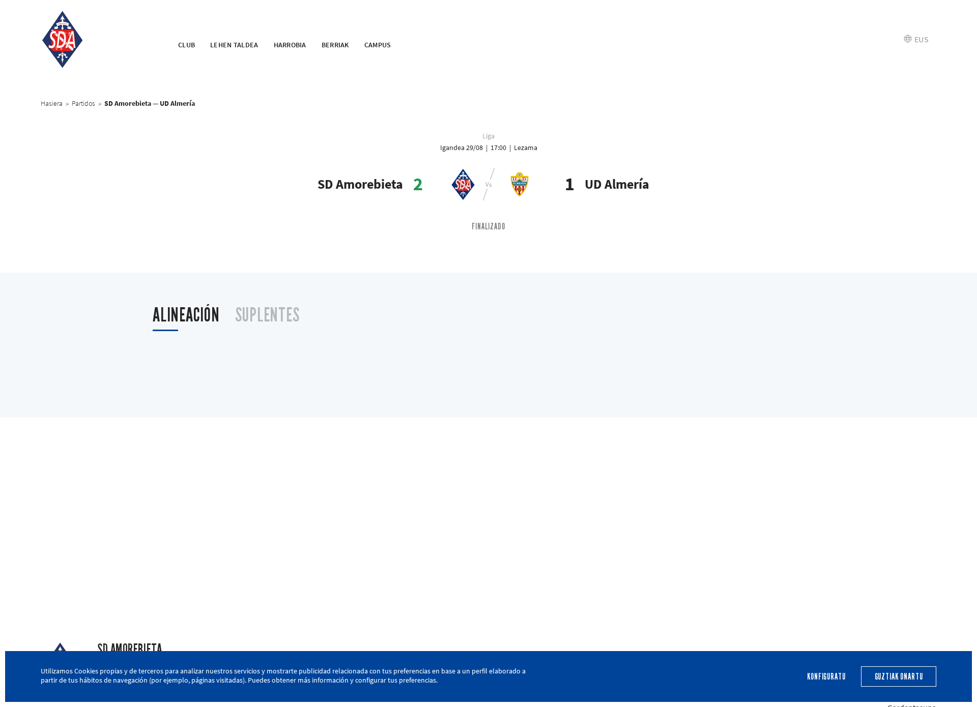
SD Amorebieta (129, 649)
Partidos (83, 103)
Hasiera (52, 103)
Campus (377, 44)
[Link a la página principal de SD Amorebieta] (97, 39)
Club (186, 44)
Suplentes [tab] (267, 315)
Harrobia (290, 44)
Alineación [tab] (186, 315)
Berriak (335, 44)
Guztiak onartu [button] (899, 676)
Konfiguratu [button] (826, 676)
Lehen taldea (234, 44)
